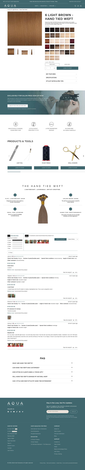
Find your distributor (59, 433)
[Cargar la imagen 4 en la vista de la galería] (31, 52)
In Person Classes (35, 439)
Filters (11, 252)
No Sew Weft (10, 428)
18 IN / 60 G (52, 64)
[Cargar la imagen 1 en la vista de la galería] (11, 52)
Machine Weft (10, 436)
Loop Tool (20, 163)
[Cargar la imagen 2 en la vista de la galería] (18, 52)
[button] (37, 6)
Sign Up (74, 411)
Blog (55, 436)
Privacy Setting (58, 453)
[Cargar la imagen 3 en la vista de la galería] (25, 52)
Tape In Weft (10, 438)
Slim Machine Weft (12, 433)
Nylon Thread (46, 163)
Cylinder (9, 448)
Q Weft (9, 431)
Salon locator (57, 431)
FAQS (55, 446)
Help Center (57, 444)
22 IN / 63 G (67, 64)
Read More (47, 26)
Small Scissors (72, 163)
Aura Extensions (35, 431)
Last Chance (10, 450)
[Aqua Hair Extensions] (10, 5)
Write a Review (60, 239)
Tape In (9, 443)
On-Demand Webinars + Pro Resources (41, 444)
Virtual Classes (34, 441)
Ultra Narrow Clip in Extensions (38, 428)
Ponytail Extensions (36, 433)
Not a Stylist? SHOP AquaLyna (11, 1)
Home (9, 9)
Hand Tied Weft (11, 440)
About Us (56, 428)
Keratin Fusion (11, 445)
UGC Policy (57, 451)
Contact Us (57, 441)
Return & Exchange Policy (60, 449)
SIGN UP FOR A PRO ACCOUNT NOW (17, 105)
